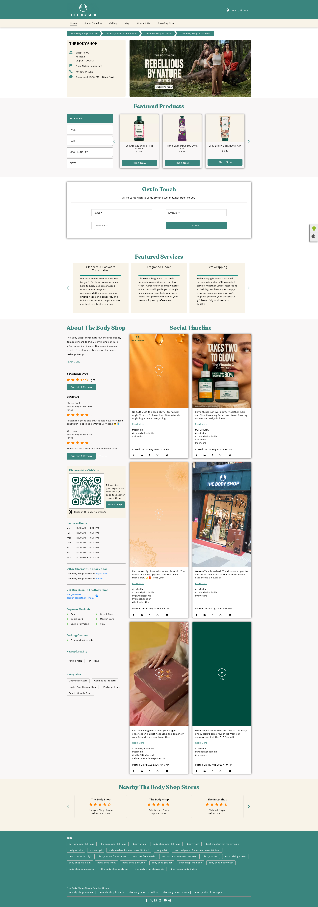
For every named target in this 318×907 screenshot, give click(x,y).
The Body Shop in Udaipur (207, 892)
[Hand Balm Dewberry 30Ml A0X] (182, 128)
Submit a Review (81, 387)
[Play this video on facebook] (159, 371)
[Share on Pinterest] (150, 456)
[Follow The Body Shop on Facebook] (147, 901)
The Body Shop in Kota (176, 892)
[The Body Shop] (83, 10)
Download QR (115, 504)
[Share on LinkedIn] (142, 456)
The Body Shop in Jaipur (111, 892)
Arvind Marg (75, 660)
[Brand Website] (170, 901)
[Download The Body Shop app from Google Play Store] (313, 228)
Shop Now (139, 162)
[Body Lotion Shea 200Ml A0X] (225, 128)
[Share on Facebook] (134, 456)
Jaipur (99, 578)
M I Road (94, 660)
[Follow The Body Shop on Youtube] (166, 901)
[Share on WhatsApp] (166, 456)
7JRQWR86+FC (75, 594)
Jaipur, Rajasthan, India (80, 597)
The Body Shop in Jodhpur (144, 892)
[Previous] (115, 141)
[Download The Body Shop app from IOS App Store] (313, 236)
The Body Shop (100, 799)
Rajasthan (101, 573)
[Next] (249, 141)
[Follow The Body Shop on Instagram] (156, 901)
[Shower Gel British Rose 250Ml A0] (139, 128)
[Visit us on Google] (161, 901)
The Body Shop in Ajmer (80, 892)
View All (103, 456)
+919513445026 (84, 71)
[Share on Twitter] (158, 456)
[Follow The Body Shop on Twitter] (152, 901)
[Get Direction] (97, 596)
